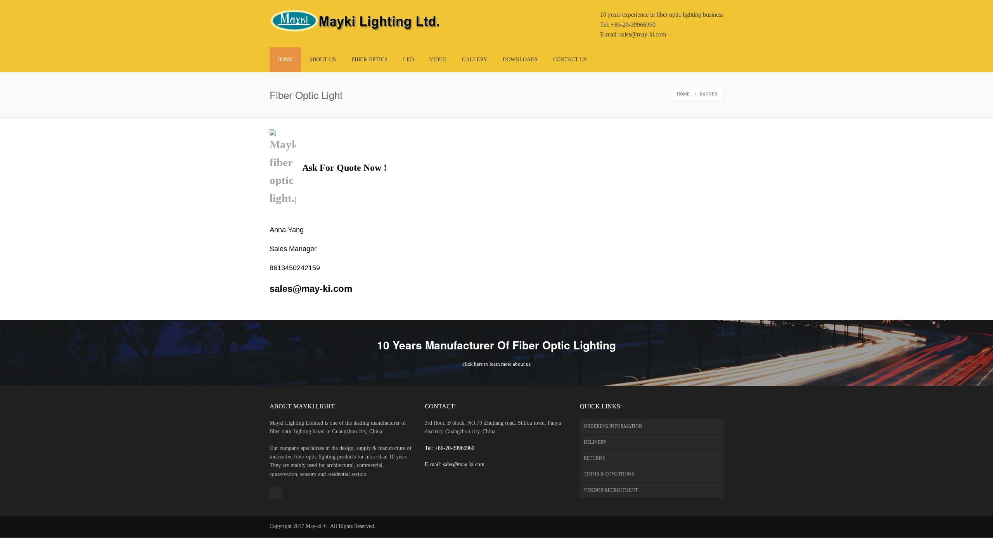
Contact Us (570, 59)
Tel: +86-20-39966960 (449, 448)
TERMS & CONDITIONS (609, 474)
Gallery (474, 59)
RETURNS (594, 458)
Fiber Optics (369, 59)
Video (437, 59)
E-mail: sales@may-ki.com (454, 464)
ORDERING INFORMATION (613, 426)
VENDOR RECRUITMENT (611, 490)
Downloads (520, 59)
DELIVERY (595, 442)
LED (408, 59)
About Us (322, 59)
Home (285, 59)
